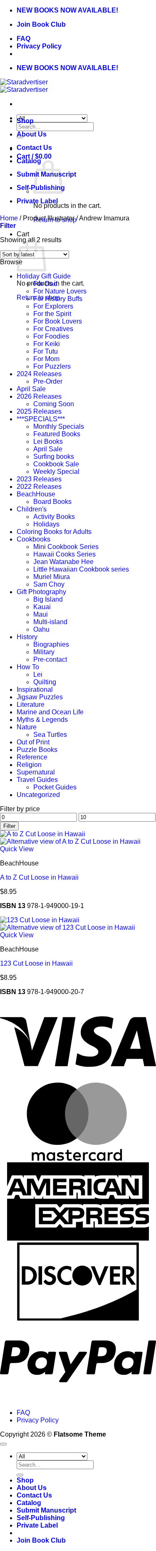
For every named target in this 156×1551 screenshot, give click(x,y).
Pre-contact (50, 659)
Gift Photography (41, 591)
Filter (9, 826)
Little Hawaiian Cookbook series (81, 569)
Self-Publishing (41, 1517)
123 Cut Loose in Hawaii (36, 963)
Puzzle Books (37, 749)
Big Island (48, 599)
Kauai (42, 606)
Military (43, 651)
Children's (32, 509)
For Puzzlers (52, 366)
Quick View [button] (17, 849)
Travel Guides (37, 779)
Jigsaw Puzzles (40, 697)
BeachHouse (36, 494)
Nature (27, 727)
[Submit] (20, 1475)
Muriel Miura (51, 576)
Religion (29, 764)
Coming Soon (53, 403)
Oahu (41, 629)
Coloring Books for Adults (54, 531)
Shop (25, 120)
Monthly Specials (58, 426)
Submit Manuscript (46, 1510)
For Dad (45, 283)
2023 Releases (39, 479)
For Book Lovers (57, 321)
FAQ (23, 38)
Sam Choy (48, 584)
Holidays (46, 524)
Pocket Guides (55, 787)
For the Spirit (52, 313)
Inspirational (35, 689)
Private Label (37, 201)
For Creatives (53, 328)
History (27, 636)
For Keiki (46, 343)
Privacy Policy (39, 46)
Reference (32, 757)
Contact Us (34, 147)
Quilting (44, 682)
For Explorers (53, 306)
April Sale (31, 388)
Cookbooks (33, 539)
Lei (37, 674)
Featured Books (56, 434)
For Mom (46, 358)
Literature (31, 704)
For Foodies (51, 336)
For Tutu (45, 351)
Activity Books (54, 516)
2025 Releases (39, 411)
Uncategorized (38, 794)
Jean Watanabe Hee (63, 561)
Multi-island (50, 621)
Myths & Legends (42, 719)
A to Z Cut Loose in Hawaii (39, 877)
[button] (8, 225)
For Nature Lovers (60, 291)
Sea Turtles (50, 734)
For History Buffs (57, 298)
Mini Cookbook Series (66, 546)
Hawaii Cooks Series (64, 554)
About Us (32, 134)
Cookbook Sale (56, 464)
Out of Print (33, 742)
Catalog (29, 160)
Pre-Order (47, 381)
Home (9, 218)
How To (28, 666)
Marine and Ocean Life (50, 712)
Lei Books (48, 441)
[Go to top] (3, 1444)
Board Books (52, 501)
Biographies (51, 644)
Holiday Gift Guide (44, 276)
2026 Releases (39, 396)
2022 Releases (39, 486)
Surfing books (53, 456)
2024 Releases (39, 373)
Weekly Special (56, 471)
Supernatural (36, 772)
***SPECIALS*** (41, 419)
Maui (40, 614)
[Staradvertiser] (24, 85)
